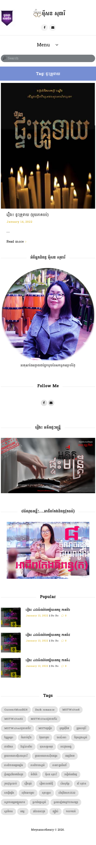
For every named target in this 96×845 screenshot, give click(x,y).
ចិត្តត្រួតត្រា (8, 737)
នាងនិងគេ (8, 746)
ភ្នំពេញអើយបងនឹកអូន (13, 774)
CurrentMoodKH (15, 709)
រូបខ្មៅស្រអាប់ (10, 783)
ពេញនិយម (70, 756)
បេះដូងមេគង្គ (66, 746)
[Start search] (4, 58)
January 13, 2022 (37, 616)
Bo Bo (54, 616)
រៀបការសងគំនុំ (46, 783)
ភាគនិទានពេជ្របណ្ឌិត (13, 765)
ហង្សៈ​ (22, 811)
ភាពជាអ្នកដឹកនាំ (59, 765)
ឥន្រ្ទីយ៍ (55, 811)
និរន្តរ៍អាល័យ (26, 746)
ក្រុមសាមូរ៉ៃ (81, 728)
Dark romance (44, 709)
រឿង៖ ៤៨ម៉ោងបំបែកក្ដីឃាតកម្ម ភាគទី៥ (48, 635)
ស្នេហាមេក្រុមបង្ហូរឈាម (14, 802)
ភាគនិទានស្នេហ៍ (38, 765)
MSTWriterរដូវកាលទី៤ (44, 719)
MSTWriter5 (70, 709)
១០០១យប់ (71, 811)
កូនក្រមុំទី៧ (64, 728)
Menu (43, 45)
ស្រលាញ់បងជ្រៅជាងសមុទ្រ (66, 802)
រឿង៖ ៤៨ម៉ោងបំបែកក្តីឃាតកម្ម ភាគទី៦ (48, 610)
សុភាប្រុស (46, 793)
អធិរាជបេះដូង (39, 811)
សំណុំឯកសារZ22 (66, 793)
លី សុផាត (81, 783)
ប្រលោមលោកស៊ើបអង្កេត (46, 756)
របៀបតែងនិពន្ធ (70, 774)
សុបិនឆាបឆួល (28, 793)
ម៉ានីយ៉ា (34, 774)
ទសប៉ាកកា (62, 737)
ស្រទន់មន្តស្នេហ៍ (39, 802)
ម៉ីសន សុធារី (51, 774)
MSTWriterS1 (13, 719)
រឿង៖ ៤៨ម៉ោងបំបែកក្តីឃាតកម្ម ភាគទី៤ (48, 660)
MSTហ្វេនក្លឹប (45, 728)
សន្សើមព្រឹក (9, 793)
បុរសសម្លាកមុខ (46, 746)
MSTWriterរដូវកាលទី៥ (17, 728)
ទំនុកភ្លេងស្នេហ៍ (80, 737)
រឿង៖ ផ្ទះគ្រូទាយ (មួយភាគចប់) (27, 215)
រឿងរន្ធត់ (28, 783)
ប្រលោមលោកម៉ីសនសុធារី (15, 756)
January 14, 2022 (19, 221)
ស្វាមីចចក (8, 811)
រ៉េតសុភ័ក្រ (65, 783)
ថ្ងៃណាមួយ (44, 737)
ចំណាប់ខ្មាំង (26, 737)
